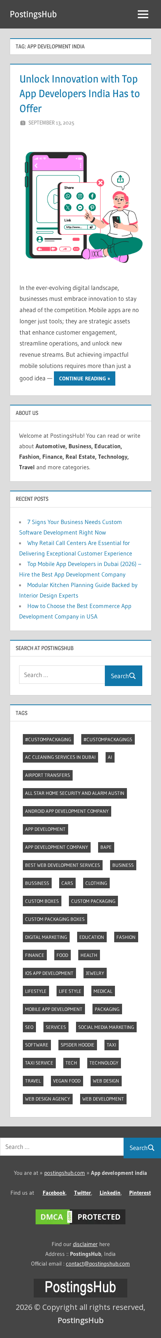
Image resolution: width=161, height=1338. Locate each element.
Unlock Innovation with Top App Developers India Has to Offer (79, 93)
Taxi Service (39, 1063)
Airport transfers (47, 775)
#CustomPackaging (48, 739)
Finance (34, 955)
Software (36, 1045)
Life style (70, 991)
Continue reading (82, 378)
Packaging (107, 1009)
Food (62, 955)
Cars (67, 883)
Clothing (96, 883)
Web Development (103, 1099)
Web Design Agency (47, 1099)
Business (123, 865)
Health (88, 955)
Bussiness (37, 883)
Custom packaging (93, 901)
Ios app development (49, 973)
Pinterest (140, 1192)
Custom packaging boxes (55, 919)
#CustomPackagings (107, 739)
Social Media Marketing (106, 1027)
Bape (106, 847)
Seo (29, 1027)
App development (45, 829)
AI (110, 757)
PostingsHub (33, 14)
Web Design (106, 1081)
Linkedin (110, 1192)
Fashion (126, 937)
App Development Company (56, 847)
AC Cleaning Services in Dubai (60, 757)
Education (91, 937)
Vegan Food (66, 1081)
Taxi (111, 1045)
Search (120, 676)
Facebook (54, 1192)
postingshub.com (64, 1172)
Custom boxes (42, 901)
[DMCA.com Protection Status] (80, 1224)
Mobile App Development (53, 1009)
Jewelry (95, 973)
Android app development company (67, 811)
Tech (71, 1063)
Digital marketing (46, 937)
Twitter (82, 1192)
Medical (103, 991)
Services (56, 1027)
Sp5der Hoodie (77, 1045)
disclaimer (85, 1244)
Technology (103, 1063)
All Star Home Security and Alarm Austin (74, 793)
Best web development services (62, 865)
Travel (33, 1081)
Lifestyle (35, 991)
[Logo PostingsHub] (80, 1295)
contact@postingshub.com (98, 1263)
